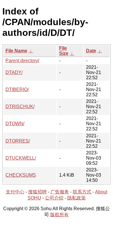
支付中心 (15, 191)
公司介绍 (54, 197)
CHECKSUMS (21, 175)
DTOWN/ (15, 123)
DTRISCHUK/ (20, 106)
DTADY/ (14, 72)
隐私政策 (76, 197)
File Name (16, 50)
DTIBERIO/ (17, 89)
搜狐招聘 (37, 191)
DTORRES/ (18, 140)
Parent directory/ (22, 60)
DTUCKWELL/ (21, 158)
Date (91, 50)
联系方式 (82, 191)
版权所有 (59, 214)
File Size (63, 51)
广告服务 (59, 191)
